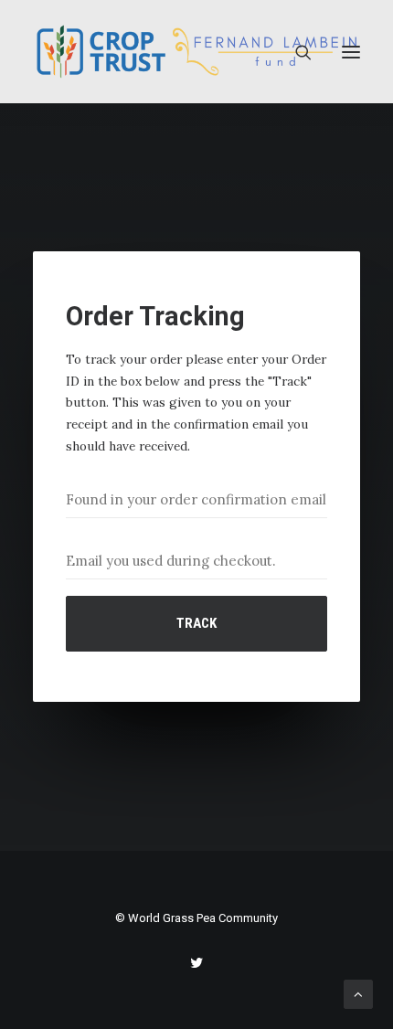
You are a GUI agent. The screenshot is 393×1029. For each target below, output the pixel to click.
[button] (351, 51)
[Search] (295, 52)
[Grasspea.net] (196, 52)
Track (196, 623)
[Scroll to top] (358, 993)
